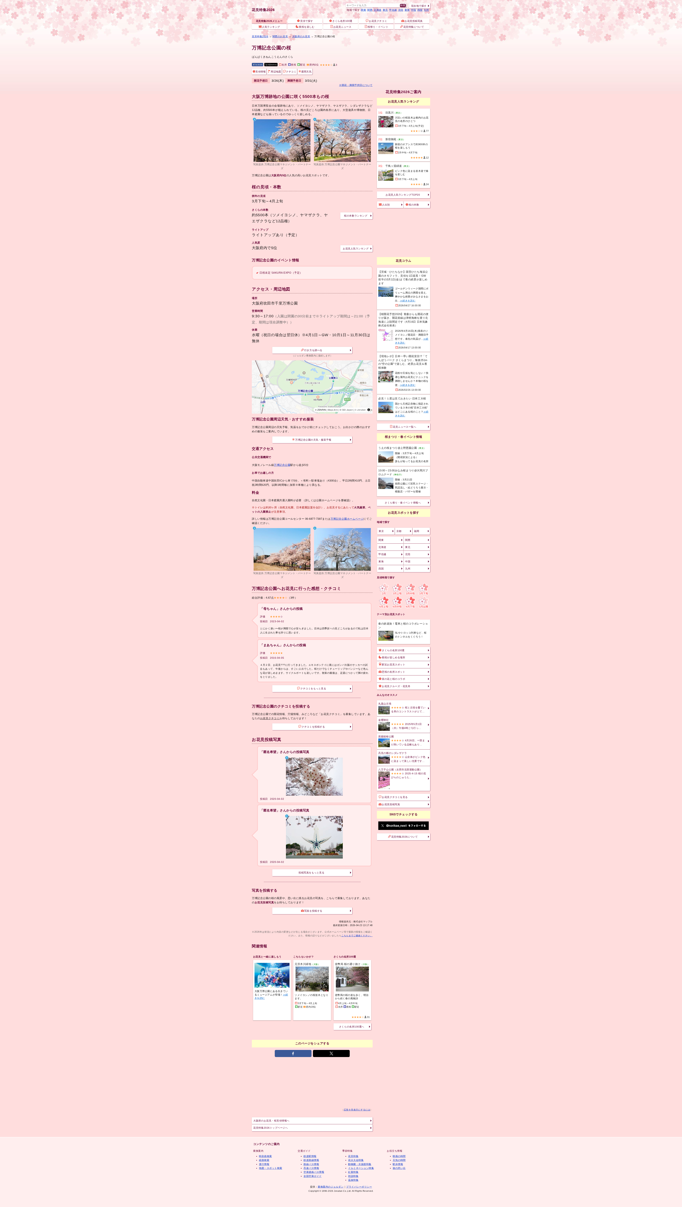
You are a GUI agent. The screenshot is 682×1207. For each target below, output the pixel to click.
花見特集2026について (404, 836)
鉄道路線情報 (311, 1160)
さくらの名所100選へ (351, 1026)
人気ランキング (271, 26)
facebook (258, 65)
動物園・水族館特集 (359, 1164)
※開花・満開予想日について (356, 85)
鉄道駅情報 (310, 1156)
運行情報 (264, 1164)
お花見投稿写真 (414, 21)
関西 (369, 10)
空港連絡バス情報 (314, 1172)
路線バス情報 (311, 1164)
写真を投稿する (313, 910)
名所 (284, 64)
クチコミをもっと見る (313, 688)
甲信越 (393, 10)
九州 (426, 10)
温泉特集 (353, 1180)
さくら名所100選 (342, 21)
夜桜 (293, 64)
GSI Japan (347, 409)
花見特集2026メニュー (269, 21)
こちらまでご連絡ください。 (357, 935)
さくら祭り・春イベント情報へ (403, 502)
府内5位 (314, 64)
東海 (407, 10)
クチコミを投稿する (313, 726)
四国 (420, 10)
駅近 (302, 64)
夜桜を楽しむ (306, 26)
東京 (381, 531)
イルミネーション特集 (361, 1168)
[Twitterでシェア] (331, 1053)
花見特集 (353, 1156)
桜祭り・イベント (378, 26)
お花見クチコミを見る (395, 797)
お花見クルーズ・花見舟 (396, 686)
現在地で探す (419, 5)
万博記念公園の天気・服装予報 (313, 439)
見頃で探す (306, 21)
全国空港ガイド (313, 1176)
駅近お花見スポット (393, 664)
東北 (385, 10)
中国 (413, 10)
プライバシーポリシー (359, 1186)
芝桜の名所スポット (393, 671)
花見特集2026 (263, 10)
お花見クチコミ (378, 21)
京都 (399, 531)
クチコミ (291, 71)
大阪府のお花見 (301, 36)
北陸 (400, 10)
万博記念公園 (282, 464)
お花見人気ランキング (356, 248)
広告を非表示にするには (357, 1110)
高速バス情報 (311, 1168)
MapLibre (333, 409)
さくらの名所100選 (393, 650)
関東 (363, 10)
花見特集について (413, 26)
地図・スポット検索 (270, 1168)
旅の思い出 (399, 1168)
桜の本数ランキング (355, 215)
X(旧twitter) (272, 65)
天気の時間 (399, 1160)
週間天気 (306, 71)
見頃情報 (260, 71)
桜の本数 (414, 204)
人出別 (386, 204)
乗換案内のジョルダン (330, 1186)
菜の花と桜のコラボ (393, 679)
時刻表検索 (265, 1156)
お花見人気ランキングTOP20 (403, 194)
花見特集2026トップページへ (270, 1127)
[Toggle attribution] (369, 410)
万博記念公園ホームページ (347, 518)
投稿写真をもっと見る (311, 872)
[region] (312, 387)
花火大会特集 (356, 1160)
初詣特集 (353, 1176)
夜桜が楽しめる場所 (393, 657)
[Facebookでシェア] (293, 1053)
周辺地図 (276, 71)
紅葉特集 (353, 1172)
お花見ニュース (342, 26)
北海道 (377, 10)
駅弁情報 (398, 1164)
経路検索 (264, 1160)
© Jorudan (360, 409)
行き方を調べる (313, 350)
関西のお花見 (280, 36)
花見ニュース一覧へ (404, 426)
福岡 (416, 531)
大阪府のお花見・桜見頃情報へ (271, 1120)
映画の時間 (399, 1156)
